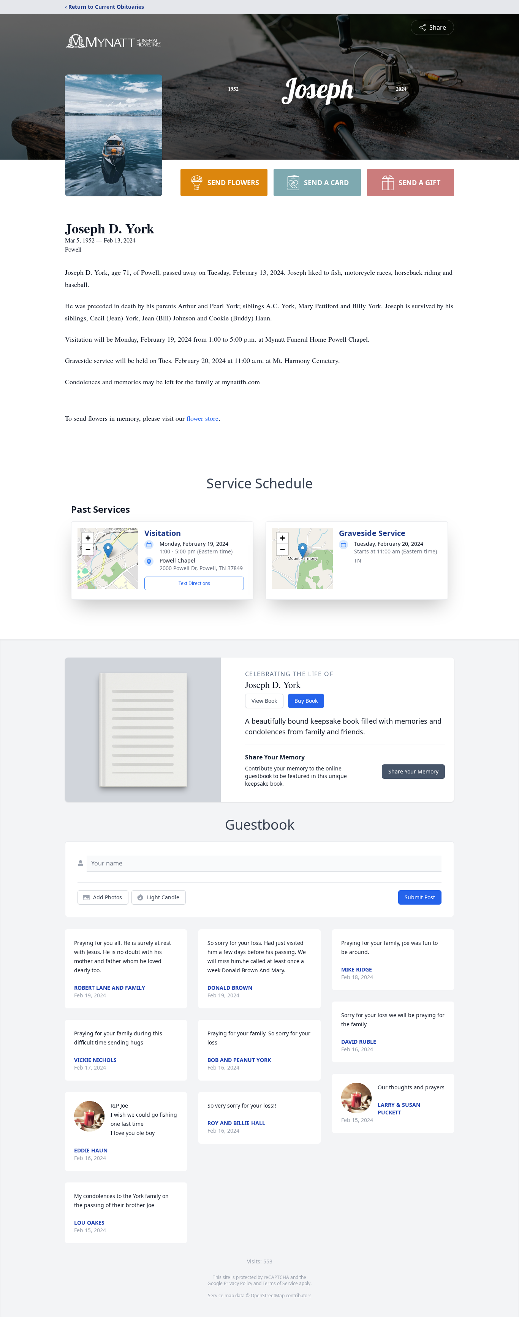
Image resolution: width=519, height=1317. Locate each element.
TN (357, 560)
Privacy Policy (238, 1283)
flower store (202, 418)
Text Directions (194, 583)
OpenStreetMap (268, 1295)
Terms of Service (280, 1283)
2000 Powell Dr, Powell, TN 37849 (201, 568)
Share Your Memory (413, 771)
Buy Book (306, 700)
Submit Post (420, 897)
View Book (264, 700)
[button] (108, 550)
